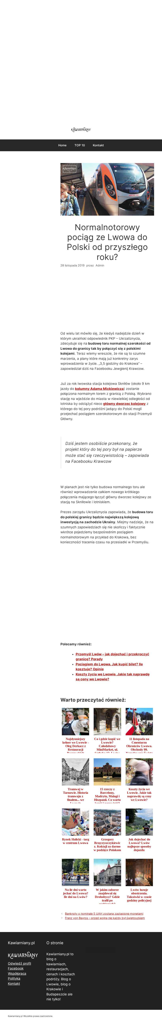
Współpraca (17, 974)
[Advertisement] (81, 61)
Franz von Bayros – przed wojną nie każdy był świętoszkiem (105, 918)
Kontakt (98, 145)
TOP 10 (79, 145)
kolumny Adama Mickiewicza (99, 389)
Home (62, 145)
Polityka (14, 978)
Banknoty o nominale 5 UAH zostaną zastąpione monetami (104, 913)
